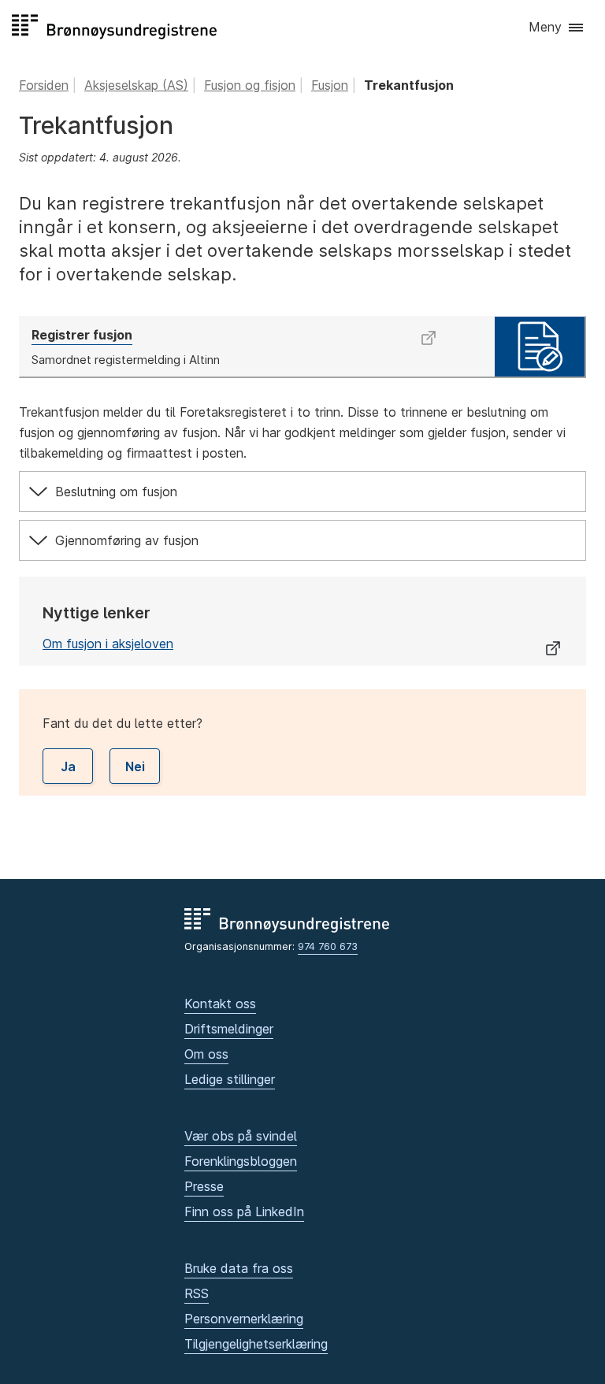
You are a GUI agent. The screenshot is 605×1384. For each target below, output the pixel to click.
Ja (68, 766)
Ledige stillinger (229, 1079)
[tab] (302, 491)
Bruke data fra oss (238, 1268)
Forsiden (44, 85)
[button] (557, 28)
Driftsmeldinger (228, 1029)
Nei (135, 766)
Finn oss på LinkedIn (244, 1211)
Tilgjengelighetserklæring (256, 1344)
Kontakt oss (220, 1003)
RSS (196, 1293)
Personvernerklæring (243, 1318)
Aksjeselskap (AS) (136, 85)
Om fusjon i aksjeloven (108, 643)
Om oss (206, 1054)
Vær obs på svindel (240, 1136)
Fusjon (329, 85)
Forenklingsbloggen (240, 1161)
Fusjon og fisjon (249, 85)
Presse (204, 1186)
